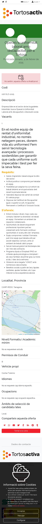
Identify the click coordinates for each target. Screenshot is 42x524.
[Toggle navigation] (3, 22)
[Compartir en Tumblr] (37, 425)
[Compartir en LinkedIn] (28, 425)
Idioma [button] (25, 2)
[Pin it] (33, 425)
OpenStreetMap (28, 334)
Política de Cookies (18, 506)
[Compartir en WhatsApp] (9, 425)
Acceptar (21, 511)
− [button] (4, 296)
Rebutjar (21, 516)
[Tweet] (18, 425)
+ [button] (4, 293)
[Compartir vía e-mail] (14, 425)
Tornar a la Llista (21, 431)
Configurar (21, 520)
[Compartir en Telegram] (4, 425)
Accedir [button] (36, 2)
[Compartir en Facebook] (23, 425)
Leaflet (20, 334)
